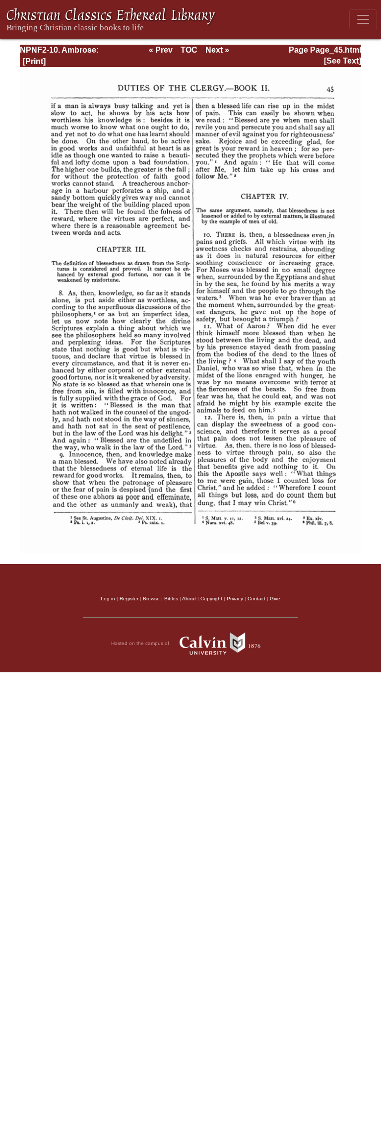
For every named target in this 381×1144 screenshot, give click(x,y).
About (189, 598)
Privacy (235, 598)
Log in (108, 598)
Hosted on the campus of (141, 643)
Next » (217, 50)
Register (129, 598)
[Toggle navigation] (363, 19)
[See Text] (342, 61)
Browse (151, 598)
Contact (256, 598)
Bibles (171, 598)
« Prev (161, 50)
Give (275, 598)
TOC (189, 50)
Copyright (211, 598)
